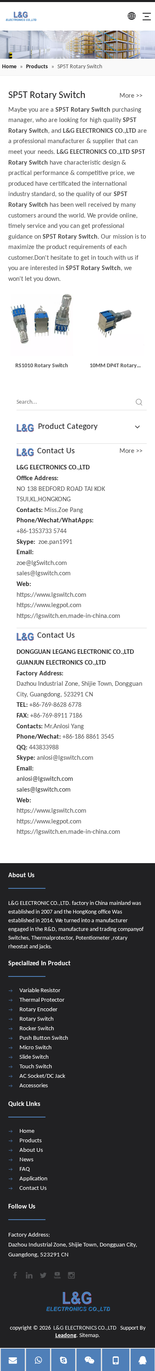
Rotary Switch (36, 1019)
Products (30, 1141)
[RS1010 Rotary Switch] (42, 325)
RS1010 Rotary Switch (41, 366)
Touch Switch (35, 1067)
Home (26, 1131)
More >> (131, 96)
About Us (31, 1150)
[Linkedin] (28, 1274)
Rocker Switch (36, 1029)
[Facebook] (14, 1274)
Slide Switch (34, 1057)
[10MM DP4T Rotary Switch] (113, 325)
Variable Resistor (39, 991)
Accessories (33, 1086)
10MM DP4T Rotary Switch (113, 367)
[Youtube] (56, 1274)
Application (33, 1179)
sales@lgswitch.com (44, 790)
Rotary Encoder (38, 1010)
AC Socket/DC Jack (42, 1076)
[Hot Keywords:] (139, 402)
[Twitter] (42, 1274)
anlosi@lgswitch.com (45, 779)
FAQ (24, 1169)
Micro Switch (35, 1048)
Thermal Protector (41, 1000)
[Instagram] (70, 1274)
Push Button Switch (43, 1038)
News (26, 1160)
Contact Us (33, 1188)
